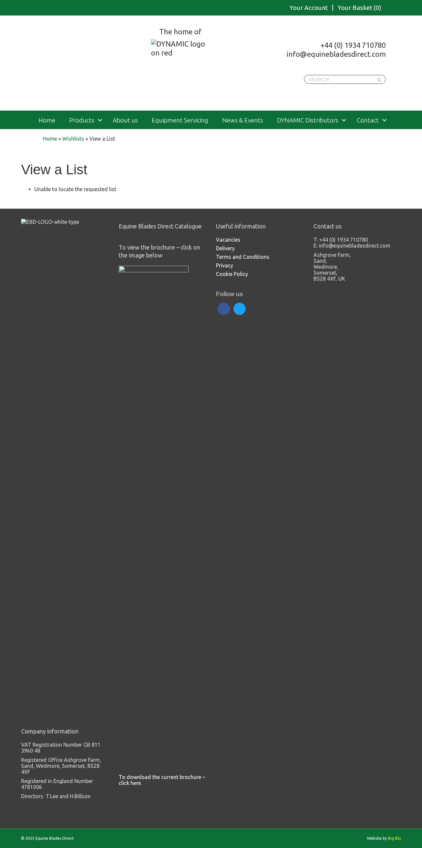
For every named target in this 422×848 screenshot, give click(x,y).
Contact (368, 120)
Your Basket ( (359, 8)
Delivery (225, 248)
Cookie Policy (232, 274)
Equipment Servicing (180, 120)
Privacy (224, 265)
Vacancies (228, 240)
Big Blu (394, 838)
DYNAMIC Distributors (307, 120)
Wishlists (73, 139)
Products (81, 120)
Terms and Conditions (242, 257)
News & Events (242, 120)
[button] (100, 120)
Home (47, 120)
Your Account (308, 8)
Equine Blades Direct (88, 64)
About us (125, 120)
